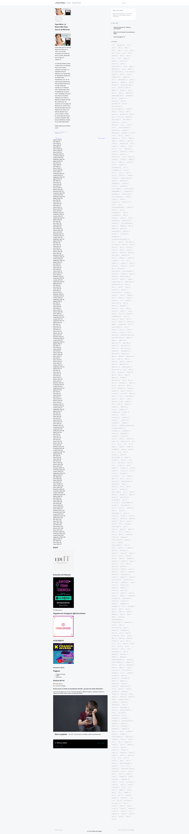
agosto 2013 (56, 390)
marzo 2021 (56, 250)
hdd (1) (114, 388)
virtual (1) (130, 784)
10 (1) (128, 45)
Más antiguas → (102, 138)
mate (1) (122, 486)
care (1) (132, 143)
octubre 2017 (57, 319)
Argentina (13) (129, 92)
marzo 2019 (56, 292)
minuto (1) (114, 510)
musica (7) (129, 521)
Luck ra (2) (115, 473)
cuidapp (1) (123, 217)
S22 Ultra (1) (115, 648)
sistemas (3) (130, 672)
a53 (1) (119, 58)
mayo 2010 (56, 459)
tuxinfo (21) (131, 755)
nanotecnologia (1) (116, 526)
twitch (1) (126, 757)
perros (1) (131, 569)
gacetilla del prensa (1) (118, 337)
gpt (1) (120, 374)
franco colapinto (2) (117, 327)
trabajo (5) (124, 747)
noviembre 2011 (57, 427)
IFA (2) (114, 404)
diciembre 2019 (57, 276)
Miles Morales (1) (125, 505)
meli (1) (125, 491)
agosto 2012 (56, 411)
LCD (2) (130, 460)
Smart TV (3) (124, 675)
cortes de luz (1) (126, 202)
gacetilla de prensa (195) (127, 335)
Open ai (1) (115, 550)
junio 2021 (56, 244)
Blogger (100, 831)
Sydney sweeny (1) (124, 707)
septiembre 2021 (57, 239)
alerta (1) (122, 74)
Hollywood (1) (115, 390)
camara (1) (131, 138)
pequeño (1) (124, 569)
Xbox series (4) (128, 800)
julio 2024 (56, 180)
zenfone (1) (132, 813)
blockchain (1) (115, 122)
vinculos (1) (115, 784)
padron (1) (114, 558)
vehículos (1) (115, 771)
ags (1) (124, 69)
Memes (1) (132, 491)
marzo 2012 (56, 420)
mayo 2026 (56, 145)
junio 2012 (56, 414)
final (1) (114, 313)
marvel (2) (124, 483)
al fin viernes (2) (130, 71)
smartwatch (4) (123, 680)
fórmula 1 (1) (130, 321)
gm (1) (125, 369)
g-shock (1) (123, 332)
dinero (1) (120, 241)
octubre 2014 (57, 365)
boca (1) (123, 124)
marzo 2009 (56, 484)
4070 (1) (132, 50)
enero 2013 (56, 402)
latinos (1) (124, 460)
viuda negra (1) (116, 787)
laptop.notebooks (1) (117, 457)
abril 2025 (56, 166)
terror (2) (114, 731)
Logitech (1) (115, 470)
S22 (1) (127, 646)
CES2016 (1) (131, 159)
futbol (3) (114, 329)
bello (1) (132, 114)
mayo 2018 (56, 306)
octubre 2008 (57, 493)
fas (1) (122, 308)
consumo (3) (115, 186)
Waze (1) (114, 792)
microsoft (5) (115, 505)
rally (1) (122, 614)
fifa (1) (130, 311)
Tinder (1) (130, 739)
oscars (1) (121, 555)
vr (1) (129, 787)
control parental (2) (117, 188)
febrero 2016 (56, 354)
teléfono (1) (124, 723)
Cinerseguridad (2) (116, 170)
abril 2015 (56, 358)
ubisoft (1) (115, 763)
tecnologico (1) (116, 720)
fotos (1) (130, 324)
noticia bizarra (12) (117, 539)
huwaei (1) (122, 398)
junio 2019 (56, 287)
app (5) (130, 90)
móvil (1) (131, 515)
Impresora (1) (115, 406)
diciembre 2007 (57, 510)
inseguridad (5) (116, 422)
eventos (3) (129, 297)
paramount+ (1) (115, 561)
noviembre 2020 (57, 257)
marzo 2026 (56, 148)
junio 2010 (56, 457)
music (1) (122, 521)
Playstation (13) (124, 585)
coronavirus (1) (116, 202)
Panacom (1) (122, 558)
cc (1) (120, 148)
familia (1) (115, 305)
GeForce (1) (115, 361)
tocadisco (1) (128, 742)
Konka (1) (131, 449)
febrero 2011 (56, 443)
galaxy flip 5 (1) (116, 343)
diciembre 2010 (57, 446)
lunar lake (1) (115, 476)
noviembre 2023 (57, 193)
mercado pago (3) (116, 499)
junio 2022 (56, 223)
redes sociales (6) (116, 627)
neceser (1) (115, 529)
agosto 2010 (56, 453)
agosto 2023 (56, 198)
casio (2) (114, 148)
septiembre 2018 (57, 299)
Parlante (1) (124, 561)
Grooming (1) (123, 377)
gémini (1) (129, 361)
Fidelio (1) (123, 311)
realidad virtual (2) (117, 622)
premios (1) (115, 595)
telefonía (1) (115, 723)
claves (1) (128, 172)
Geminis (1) (115, 364)
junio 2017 (56, 326)
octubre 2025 (57, 157)
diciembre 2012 (57, 404)
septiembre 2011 (57, 430)
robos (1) (129, 635)
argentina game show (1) (118, 95)
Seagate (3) (115, 656)
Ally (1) (114, 79)
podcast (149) (123, 590)
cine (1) (125, 167)
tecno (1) (124, 715)
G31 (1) (129, 332)
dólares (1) (115, 252)
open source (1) (124, 550)
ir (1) (133, 441)
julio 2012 (55, 413)
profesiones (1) (125, 601)
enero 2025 (56, 172)
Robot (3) (114, 638)
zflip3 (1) (121, 816)
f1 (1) (121, 300)
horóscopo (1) (115, 393)
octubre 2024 (57, 175)
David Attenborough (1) (127, 223)
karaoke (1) (122, 446)
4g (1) (113, 53)
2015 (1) (120, 47)
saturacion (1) (124, 654)
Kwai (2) (126, 452)
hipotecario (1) (122, 388)
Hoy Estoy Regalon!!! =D (119, 37)
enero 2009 (56, 487)
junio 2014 (56, 372)
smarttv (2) (115, 680)
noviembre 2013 (57, 384)
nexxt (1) (114, 531)
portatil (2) (115, 593)
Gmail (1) (131, 369)
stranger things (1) (124, 699)
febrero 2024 (57, 189)
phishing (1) (131, 571)
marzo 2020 (56, 271)
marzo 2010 (56, 462)
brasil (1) (129, 124)
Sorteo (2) (128, 688)
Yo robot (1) (115, 808)
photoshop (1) (115, 574)
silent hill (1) (116, 670)
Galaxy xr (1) (115, 348)
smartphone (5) (115, 678)
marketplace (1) (116, 483)
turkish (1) (123, 755)
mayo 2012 (56, 416)
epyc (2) (114, 287)
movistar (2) (115, 518)
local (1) (132, 468)
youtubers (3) (131, 808)
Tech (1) (114, 712)
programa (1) (115, 603)
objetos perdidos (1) (117, 545)
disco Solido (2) (116, 244)
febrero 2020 (57, 273)
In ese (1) (114, 409)
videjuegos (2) (123, 776)
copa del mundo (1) (127, 194)
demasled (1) (115, 228)
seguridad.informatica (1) (118, 659)
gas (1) (114, 358)
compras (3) (115, 180)
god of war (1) (121, 372)
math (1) (129, 486)
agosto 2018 (56, 301)
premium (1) (123, 595)
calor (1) (124, 138)
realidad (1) (121, 617)
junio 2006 (56, 542)
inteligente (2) (116, 430)
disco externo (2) (130, 241)
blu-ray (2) (124, 122)
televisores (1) (125, 726)
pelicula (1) (115, 566)
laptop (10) (123, 454)
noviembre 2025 (57, 156)
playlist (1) (115, 585)
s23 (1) (129, 648)
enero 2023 (56, 211)
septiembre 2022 (57, 218)
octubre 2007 (57, 514)
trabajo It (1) (115, 750)
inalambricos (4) (116, 412)
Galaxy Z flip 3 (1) (126, 348)
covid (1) (114, 204)
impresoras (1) (124, 406)
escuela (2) (124, 289)
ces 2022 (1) (115, 159)
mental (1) (131, 494)
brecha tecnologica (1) (124, 127)
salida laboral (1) (116, 651)
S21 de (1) (120, 646)
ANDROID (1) (115, 90)
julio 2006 (56, 540)
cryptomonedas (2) (116, 215)
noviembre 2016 (57, 338)
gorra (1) (114, 374)
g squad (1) (115, 332)
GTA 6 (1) (130, 380)
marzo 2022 (56, 228)
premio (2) (131, 593)
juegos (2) (114, 446)
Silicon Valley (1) (126, 670)
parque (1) (132, 561)
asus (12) (123, 100)
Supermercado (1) (116, 704)
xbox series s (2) (116, 803)
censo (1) (131, 151)
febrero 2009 (57, 485)
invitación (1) (124, 436)
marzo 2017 (56, 331)
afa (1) (126, 66)
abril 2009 (56, 482)
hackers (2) (132, 382)
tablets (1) (115, 710)
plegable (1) (115, 587)
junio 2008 (56, 500)
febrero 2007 (57, 528)
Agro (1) (132, 66)
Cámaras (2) (130, 140)
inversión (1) (115, 436)
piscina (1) (132, 577)
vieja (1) (121, 781)
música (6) (114, 523)
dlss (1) (122, 247)
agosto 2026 (56, 140)
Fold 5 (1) (128, 319)
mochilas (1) (122, 510)
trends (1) (131, 752)
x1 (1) (113, 800)
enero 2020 (56, 274)
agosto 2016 (56, 344)
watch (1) (129, 789)
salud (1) (125, 651)
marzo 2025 (56, 168)
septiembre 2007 (58, 516)
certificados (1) (116, 156)
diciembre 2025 (57, 154)
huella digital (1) (129, 396)
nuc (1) (114, 542)
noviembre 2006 (57, 533)
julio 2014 (55, 370)
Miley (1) (114, 507)
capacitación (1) (124, 143)
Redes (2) (121, 624)
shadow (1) (114, 667)
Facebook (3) (128, 300)
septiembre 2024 (58, 177)
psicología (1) (131, 606)
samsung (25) (115, 654)
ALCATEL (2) (115, 74)
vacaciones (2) (115, 768)
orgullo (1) (132, 553)
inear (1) (123, 414)
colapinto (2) (115, 178)
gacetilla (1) (115, 335)
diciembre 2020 (57, 255)
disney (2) (132, 244)
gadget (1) (129, 337)
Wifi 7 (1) (120, 795)
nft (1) (120, 531)
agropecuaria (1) (116, 69)
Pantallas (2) (130, 558)
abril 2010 (56, 461)
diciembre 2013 (57, 383)
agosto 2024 (56, 179)
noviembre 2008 (57, 491)
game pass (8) (125, 353)
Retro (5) (128, 632)
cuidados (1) (115, 217)
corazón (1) (115, 199)
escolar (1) (128, 287)
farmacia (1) (115, 308)
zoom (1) (114, 819)
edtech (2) (132, 263)
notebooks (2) (124, 537)
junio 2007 (56, 521)
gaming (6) (121, 356)
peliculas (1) (123, 566)
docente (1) (115, 249)
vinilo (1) (123, 784)
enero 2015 (56, 363)
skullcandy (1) (115, 675)
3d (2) (126, 50)
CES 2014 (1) (131, 156)
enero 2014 (56, 381)
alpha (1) (132, 79)
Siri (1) (123, 672)
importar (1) (128, 404)
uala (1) (122, 760)
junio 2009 (56, 478)
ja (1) (125, 444)
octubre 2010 (57, 450)
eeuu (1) (132, 265)
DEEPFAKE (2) (123, 225)
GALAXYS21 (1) (115, 350)
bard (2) (128, 111)
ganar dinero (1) (130, 356)
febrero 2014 (57, 379)
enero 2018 (56, 313)
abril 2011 (55, 439)
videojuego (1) (115, 779)
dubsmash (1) (122, 257)
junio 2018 (56, 305)
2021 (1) (127, 47)
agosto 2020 (56, 262)
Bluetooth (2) (115, 124)
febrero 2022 (57, 230)
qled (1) (128, 609)
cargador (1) (115, 146)
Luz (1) (123, 476)
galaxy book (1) (123, 340)
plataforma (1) (125, 582)
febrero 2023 (57, 209)
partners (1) (115, 563)
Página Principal (76, 2)
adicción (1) (115, 63)
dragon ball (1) (126, 255)
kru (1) (114, 452)
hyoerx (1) (129, 398)
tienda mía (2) (129, 736)
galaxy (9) (114, 340)
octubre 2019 (57, 280)
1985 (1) (114, 47)
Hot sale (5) (124, 393)
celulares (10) (123, 151)
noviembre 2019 (57, 278)
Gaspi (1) (120, 358)
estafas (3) (130, 295)
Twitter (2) (115, 760)
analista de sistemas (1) (124, 87)
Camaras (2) (122, 140)
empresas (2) (115, 276)
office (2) (127, 545)
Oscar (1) (114, 555)
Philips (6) (123, 571)
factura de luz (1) (116, 303)
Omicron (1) (121, 547)
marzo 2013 (56, 399)
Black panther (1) (127, 119)
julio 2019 (55, 285)
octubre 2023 (57, 195)
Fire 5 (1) (121, 313)
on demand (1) (129, 547)
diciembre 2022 (57, 212)
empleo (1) (132, 273)
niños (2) (114, 534)
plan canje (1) (115, 582)
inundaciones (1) (124, 433)
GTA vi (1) (114, 382)
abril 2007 (56, 524)
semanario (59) (129, 662)
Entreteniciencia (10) (117, 284)
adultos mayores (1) (117, 66)
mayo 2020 (56, 267)
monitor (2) (126, 513)
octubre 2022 (57, 216)
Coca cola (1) (122, 175)
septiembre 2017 (57, 320)
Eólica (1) (127, 284)
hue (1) (121, 396)
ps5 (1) (124, 606)
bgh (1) (114, 116)
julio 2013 (55, 391)
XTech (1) (129, 805)
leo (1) (114, 465)
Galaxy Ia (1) (115, 345)
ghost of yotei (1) (116, 369)
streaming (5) (115, 702)
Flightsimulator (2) (117, 316)
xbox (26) (119, 800)
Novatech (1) (127, 539)
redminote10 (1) (125, 630)
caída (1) (127, 135)
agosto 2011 (56, 432)
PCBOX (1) (128, 563)
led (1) (114, 462)
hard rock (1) (121, 385)
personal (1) (115, 571)
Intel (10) (114, 425)
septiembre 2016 (57, 342)
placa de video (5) (116, 579)
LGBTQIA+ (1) (115, 468)
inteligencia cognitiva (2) (118, 428)
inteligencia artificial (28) (126, 425)
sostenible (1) (115, 691)
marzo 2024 (56, 187)
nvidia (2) (120, 542)
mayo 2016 (56, 349)
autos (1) (124, 103)
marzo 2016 (56, 352)
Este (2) (114, 297)
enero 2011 (56, 445)
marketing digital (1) (126, 481)
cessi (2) (114, 162)
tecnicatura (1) (116, 715)
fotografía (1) (122, 324)
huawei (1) (114, 396)
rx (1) (119, 643)
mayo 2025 (56, 164)
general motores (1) (127, 366)
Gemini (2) (122, 361)
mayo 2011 (56, 438)
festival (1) (115, 311)
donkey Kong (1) (116, 255)
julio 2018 (55, 303)
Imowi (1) (120, 404)
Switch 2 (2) (115, 707)
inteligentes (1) (126, 430)
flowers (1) (115, 319)
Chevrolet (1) (130, 162)
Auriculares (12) (116, 103)
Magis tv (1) (115, 478)
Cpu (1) (120, 204)
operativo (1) (115, 553)
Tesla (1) (121, 731)
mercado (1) (115, 497)
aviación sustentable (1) (118, 108)
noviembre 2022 (57, 214)
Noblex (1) (121, 534)
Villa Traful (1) (130, 781)
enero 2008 (56, 508)
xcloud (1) (125, 803)
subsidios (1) (124, 702)
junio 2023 (56, 202)
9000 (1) (129, 55)
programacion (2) (124, 603)
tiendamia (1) (115, 739)
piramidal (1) (123, 577)
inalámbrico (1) (123, 409)
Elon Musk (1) (124, 273)
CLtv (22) (114, 175)
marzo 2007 (56, 526)
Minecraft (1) (130, 507)
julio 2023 (55, 200)
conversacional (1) (128, 191)
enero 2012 (56, 423)
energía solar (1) (129, 281)
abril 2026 (56, 147)
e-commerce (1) (115, 260)
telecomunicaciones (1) (127, 720)
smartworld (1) (115, 683)
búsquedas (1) (125, 132)
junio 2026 (56, 143)
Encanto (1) (115, 279)
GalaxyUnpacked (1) (125, 350)
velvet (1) (123, 771)
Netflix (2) (131, 529)
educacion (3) (115, 265)
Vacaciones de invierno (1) (128, 768)
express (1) (115, 300)
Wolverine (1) (124, 797)
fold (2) (122, 319)
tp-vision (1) (115, 747)
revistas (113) (115, 635)
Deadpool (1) (115, 225)
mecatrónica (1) (124, 489)
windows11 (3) (115, 797)
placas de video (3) (128, 579)
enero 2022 (56, 232)
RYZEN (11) (125, 643)
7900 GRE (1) (115, 55)
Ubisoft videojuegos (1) (126, 763)
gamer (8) (114, 356)
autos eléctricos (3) (117, 106)
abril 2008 (56, 503)
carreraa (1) (123, 146)
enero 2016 (56, 356)
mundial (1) (115, 521)
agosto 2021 (56, 241)
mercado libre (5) (124, 497)
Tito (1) (120, 742)
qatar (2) (121, 609)
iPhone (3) (121, 438)
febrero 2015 (56, 361)
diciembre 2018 (57, 294)
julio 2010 (55, 455)
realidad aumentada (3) (117, 619)
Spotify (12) (124, 694)
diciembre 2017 (57, 315)
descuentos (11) (125, 233)
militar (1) (121, 507)
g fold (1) (129, 329)
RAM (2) (129, 614)
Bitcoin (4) (120, 116)
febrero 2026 (57, 150)
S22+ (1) (123, 648)
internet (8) (115, 433)
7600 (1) (130, 53)
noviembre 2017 (57, 317)
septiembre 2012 (57, 409)
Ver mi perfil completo (59, 686)
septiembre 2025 (57, 159)
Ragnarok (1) (115, 614)
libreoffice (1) (124, 468)
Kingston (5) (130, 446)
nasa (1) (125, 526)
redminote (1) (115, 630)
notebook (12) (115, 537)
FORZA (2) (114, 324)
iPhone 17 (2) (115, 441)
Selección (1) (130, 659)
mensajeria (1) (123, 494)
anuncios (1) (123, 90)
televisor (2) (115, 726)
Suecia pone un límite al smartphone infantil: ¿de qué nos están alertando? (78, 689)
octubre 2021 (57, 237)
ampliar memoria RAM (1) (127, 84)
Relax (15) (114, 632)
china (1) (114, 164)
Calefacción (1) (116, 138)
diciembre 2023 (57, 191)
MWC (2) (121, 523)
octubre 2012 (57, 407)
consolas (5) (125, 183)
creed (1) (122, 210)
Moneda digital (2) (116, 513)
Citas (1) (114, 172)
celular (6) (115, 151)
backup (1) (114, 111)
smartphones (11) (125, 678)
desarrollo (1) (126, 231)
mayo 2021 (56, 246)
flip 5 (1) (126, 316)
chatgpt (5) (121, 162)
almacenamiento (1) (123, 79)
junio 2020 (56, 266)
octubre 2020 (57, 258)
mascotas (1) (115, 486)
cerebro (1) (115, 154)
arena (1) (121, 92)
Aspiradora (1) (129, 95)
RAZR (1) (114, 617)
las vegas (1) (115, 460)
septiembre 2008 (58, 494)
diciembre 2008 (57, 489)
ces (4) (124, 156)
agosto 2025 (56, 161)
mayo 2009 (56, 480)
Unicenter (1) (115, 765)
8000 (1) (122, 55)
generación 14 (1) (124, 364)
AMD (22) (131, 82)
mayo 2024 (56, 184)
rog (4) (122, 640)
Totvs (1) (122, 744)
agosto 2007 (56, 517)
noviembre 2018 (57, 296)
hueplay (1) (115, 398)
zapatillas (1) (115, 813)
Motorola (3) (124, 515)
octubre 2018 (57, 297)
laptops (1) (127, 457)
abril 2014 (56, 375)
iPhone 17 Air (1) (125, 441)
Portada (69, 2)
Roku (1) (128, 640)
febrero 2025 (57, 170)
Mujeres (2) (132, 518)
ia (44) (121, 401)
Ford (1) (114, 321)
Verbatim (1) (129, 773)
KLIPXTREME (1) (115, 449)
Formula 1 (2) (121, 321)
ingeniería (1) (115, 420)
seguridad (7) (123, 656)
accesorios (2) (123, 61)
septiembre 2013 (57, 388)
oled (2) (114, 547)
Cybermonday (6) (116, 220)
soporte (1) (121, 688)
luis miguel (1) (124, 473)
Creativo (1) (130, 207)
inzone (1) (114, 438)
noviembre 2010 (57, 448)
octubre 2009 (57, 471)
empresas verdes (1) (125, 276)
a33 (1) (114, 58)
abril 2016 (56, 351)
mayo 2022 (56, 225)
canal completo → (102, 743)
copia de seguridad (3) (117, 196)
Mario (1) (129, 478)
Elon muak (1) (115, 273)
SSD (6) (131, 694)
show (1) (129, 667)
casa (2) (131, 146)
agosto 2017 (56, 322)
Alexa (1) (129, 74)
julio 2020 (56, 264)
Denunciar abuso (58, 667)
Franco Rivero (60, 3)
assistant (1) (115, 100)
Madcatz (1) (130, 476)
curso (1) (130, 217)
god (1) (114, 372)
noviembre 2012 (57, 406)
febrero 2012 (56, 422)
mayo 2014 (56, 374)
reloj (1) (121, 632)
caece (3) (120, 135)
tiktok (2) (123, 739)
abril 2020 (56, 269)
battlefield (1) (124, 114)
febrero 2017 (56, 333)
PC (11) (122, 563)
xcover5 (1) (115, 805)
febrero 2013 (56, 400)
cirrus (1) (126, 170)
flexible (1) (129, 313)
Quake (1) (114, 611)
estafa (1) (122, 295)
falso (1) (125, 303)
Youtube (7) (123, 808)
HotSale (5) (132, 393)
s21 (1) (114, 646)
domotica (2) (123, 252)
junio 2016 (56, 347)
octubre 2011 (56, 429)
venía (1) (130, 771)
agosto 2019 (56, 283)
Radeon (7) (129, 611)
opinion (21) (124, 553)
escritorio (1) (115, 289)
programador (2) (116, 606)
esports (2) (115, 295)
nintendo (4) (128, 531)
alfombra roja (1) (116, 77)
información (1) (126, 417)
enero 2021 (56, 253)
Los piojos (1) (124, 470)
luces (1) (132, 470)
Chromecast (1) (122, 164)
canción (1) (115, 143)
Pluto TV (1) (115, 590)
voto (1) (124, 787)
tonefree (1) (115, 744)
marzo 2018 (56, 310)
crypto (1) (125, 212)
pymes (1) (114, 609)
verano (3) (121, 773)
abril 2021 (56, 248)
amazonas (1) (115, 82)
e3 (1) (122, 260)
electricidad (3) (116, 271)
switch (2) (125, 704)
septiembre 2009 (58, 473)
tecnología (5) (125, 718)
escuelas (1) (127, 292)
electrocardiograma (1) (128, 271)
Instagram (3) (125, 422)
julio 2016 (55, 345)
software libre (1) (125, 686)
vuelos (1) (114, 789)
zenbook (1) (124, 813)
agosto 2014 (56, 368)
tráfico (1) (115, 752)
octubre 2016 (57, 340)
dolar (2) (122, 249)
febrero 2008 (57, 507)
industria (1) (115, 414)
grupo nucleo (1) (116, 380)
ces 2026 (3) (123, 159)
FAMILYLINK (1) (123, 305)
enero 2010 (56, 466)
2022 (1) (114, 50)
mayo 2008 (56, 501)
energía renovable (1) (117, 281)
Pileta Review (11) (125, 574)
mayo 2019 (56, 289)
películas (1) (115, 569)
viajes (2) (114, 776)
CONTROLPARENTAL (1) (117, 191)
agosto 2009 (56, 475)
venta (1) (114, 773)
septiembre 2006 (58, 537)
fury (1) (126, 327)
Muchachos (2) (123, 518)
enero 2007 (56, 530)
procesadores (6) (116, 598)
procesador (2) (131, 595)
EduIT (57, 675)
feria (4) (128, 308)
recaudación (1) (128, 622)
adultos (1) (123, 63)
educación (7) (124, 265)
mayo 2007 (56, 523)
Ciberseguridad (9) (116, 167)
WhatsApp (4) (127, 792)
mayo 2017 (56, 328)
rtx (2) (114, 643)
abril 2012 (56, 418)
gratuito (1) (115, 377)
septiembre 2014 (57, 367)
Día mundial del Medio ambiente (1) (120, 239)
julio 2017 (55, 324)
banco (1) (121, 111)
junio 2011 (56, 436)
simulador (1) (115, 672)
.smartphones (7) (121, 45)
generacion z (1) (116, 366)
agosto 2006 (56, 539)
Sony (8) (114, 688)
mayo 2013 (56, 395)
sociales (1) (124, 683)
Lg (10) (128, 465)
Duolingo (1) (131, 257)
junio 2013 (56, 393)
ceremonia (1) (123, 154)
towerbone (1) (130, 744)
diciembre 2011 (57, 425)
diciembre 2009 (57, 468)
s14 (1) (132, 643)
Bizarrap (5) (129, 116)
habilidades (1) (123, 382)
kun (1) (119, 452)
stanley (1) (115, 696)
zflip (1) (114, 816)
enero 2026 (56, 152)
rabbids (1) (121, 611)
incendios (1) (125, 412)
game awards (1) (116, 353)
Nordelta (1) (129, 534)
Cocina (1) (130, 175)
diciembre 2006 (57, 532)
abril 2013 (56, 397)
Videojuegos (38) (125, 779)
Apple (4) (114, 92)
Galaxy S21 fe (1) (125, 345)
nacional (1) (128, 523)
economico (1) (115, 263)
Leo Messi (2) (121, 465)
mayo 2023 (56, 203)
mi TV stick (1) (116, 502)
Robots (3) (129, 638)
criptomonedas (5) (116, 212)
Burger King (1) (116, 132)
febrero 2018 (56, 312)
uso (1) (128, 765)
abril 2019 (56, 290)
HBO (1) (129, 385)
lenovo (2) (129, 462)
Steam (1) (114, 699)
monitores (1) (115, 515)
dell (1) (131, 225)
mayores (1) (115, 489)
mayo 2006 (56, 544)
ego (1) (114, 268)
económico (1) (124, 263)
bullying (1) (125, 130)
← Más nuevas (58, 138)
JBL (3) (131, 444)
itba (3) (119, 444)
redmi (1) (125, 627)
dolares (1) (129, 249)
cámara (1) (114, 140)
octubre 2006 (57, 535)
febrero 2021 (56, 251)
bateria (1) (115, 114)
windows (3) (128, 795)
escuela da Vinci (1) (117, 292)
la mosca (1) (115, 454)
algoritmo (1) (126, 77)
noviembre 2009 (57, 469)
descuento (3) (115, 233)
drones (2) (114, 257)
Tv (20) (114, 757)
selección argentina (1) (118, 662)
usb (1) (122, 765)
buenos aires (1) (116, 130)
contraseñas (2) (124, 186)
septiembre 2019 (57, 281)
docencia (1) (129, 247)
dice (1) (114, 241)
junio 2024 (56, 182)
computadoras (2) (116, 183)
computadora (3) (124, 180)
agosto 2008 (56, 496)
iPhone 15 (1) (130, 438)
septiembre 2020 (58, 260)
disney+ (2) (115, 247)
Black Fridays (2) (116, 119)
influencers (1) (116, 417)
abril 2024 (56, 186)
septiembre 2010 (57, 452)
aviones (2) (129, 108)
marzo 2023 (56, 207)
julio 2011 (55, 434)
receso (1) (114, 624)
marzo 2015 (56, 360)
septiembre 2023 (57, 196)
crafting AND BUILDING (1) (118, 207)
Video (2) (131, 776)
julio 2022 (55, 221)
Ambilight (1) (123, 82)
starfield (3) (123, 696)
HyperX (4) (114, 401)
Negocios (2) (123, 529)
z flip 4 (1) (115, 811)
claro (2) (121, 172)
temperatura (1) (116, 728)
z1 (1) (130, 811)
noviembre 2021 (57, 235)
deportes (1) (123, 228)
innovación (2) (125, 420)
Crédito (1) (115, 210)
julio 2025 (55, 163)
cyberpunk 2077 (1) (126, 220)
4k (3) (118, 53)
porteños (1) (123, 593)
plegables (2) (123, 587)
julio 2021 (55, 242)
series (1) (121, 664)
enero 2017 (56, 335)
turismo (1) (115, 755)
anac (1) (114, 87)
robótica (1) (122, 638)
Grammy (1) (127, 374)
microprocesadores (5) (127, 502)
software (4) (115, 686)
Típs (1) (114, 742)
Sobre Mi (58, 677)
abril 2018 (56, 308)
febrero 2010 (56, 464)
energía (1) (130, 279)
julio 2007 (56, 519)
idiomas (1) (128, 401)
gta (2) (124, 380)
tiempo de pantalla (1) (117, 736)
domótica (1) (131, 252)
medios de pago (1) (116, 491)
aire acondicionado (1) (117, 71)
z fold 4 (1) (123, 811)
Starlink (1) (132, 696)
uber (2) (128, 760)
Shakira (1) (122, 667)
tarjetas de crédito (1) (126, 710)
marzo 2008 (56, 505)
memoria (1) (115, 494)
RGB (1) (123, 635)
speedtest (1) (124, 691)
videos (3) (114, 781)
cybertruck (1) (115, 223)
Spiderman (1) (115, 694)
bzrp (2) (133, 132)
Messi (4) (124, 499)
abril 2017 (56, 329)
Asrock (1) (114, 98)
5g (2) (124, 53)
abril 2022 (56, 227)
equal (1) (120, 287)
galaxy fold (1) (127, 343)
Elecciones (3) (121, 268)
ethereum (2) (121, 297)
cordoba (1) (123, 199)
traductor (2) (124, 750)
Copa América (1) (116, 194)
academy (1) (115, 61)
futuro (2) (121, 329)
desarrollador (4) (116, 231)
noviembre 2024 (57, 173)
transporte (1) (123, 752)
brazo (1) (114, 127)
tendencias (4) (125, 728)
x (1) (131, 797)
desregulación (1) (116, 236)
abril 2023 (56, 205)
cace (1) (114, 135)
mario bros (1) (115, 481)
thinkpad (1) (123, 734)
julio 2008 (56, 498)
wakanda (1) (122, 789)
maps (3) (122, 478)
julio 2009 (56, 477)
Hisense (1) (130, 388)
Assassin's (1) (123, 98)
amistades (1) (115, 84)
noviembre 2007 (57, 512)
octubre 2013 (57, 386)
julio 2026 (56, 141)
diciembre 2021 (57, 234)
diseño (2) (125, 244)
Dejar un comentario (60, 132)
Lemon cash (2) (121, 462)
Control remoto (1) (129, 188)
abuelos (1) (126, 58)
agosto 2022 (56, 219)
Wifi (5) (114, 795)
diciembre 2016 (57, 336)
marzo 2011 (56, 441)
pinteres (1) (115, 577)
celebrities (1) (128, 148)
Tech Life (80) (122, 712)
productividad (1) (126, 598)
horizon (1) (130, 390)
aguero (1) (130, 69)
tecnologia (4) (115, 718)
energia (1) (123, 279)
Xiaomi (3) (122, 805)
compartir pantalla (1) (126, 178)
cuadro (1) (125, 215)
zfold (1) (128, 816)
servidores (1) (130, 664)
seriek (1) (114, 664)
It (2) (113, 444)
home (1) (123, 390)
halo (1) (114, 385)
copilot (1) (128, 196)
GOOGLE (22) (130, 372)
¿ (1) (113, 45)
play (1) (133, 582)
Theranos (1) (115, 734)
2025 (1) (120, 50)
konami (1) (124, 449)
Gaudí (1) (127, 358)
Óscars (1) (128, 555)
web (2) (120, 792)
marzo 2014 (56, 377)
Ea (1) (128, 260)
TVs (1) (119, 757)
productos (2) (115, 601)
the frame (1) (129, 731)
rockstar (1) (115, 640)
